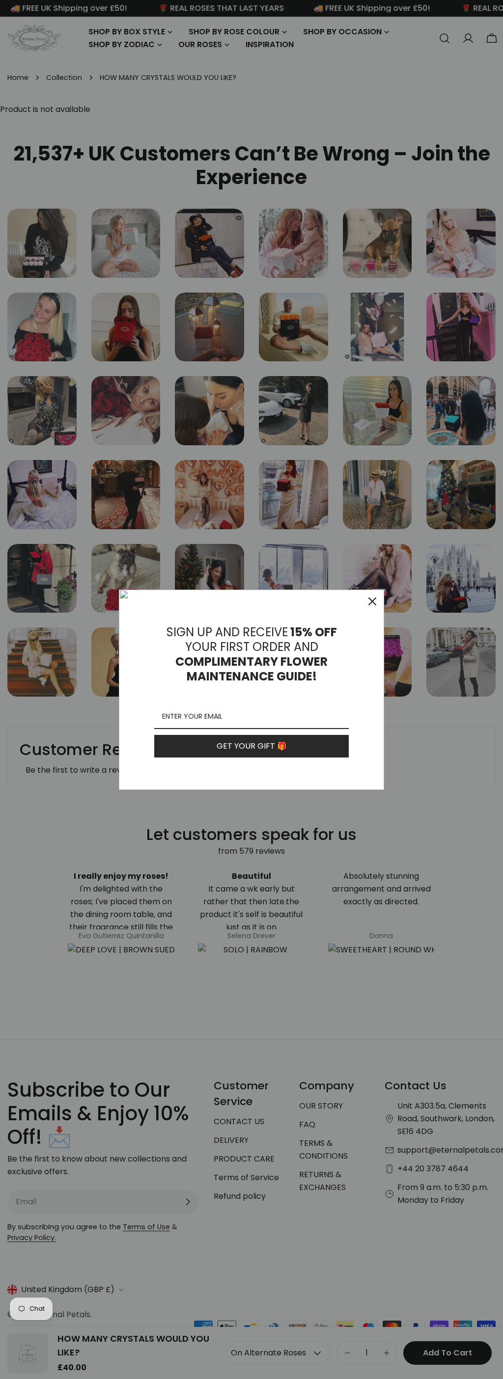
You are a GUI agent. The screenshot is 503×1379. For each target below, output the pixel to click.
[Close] (372, 601)
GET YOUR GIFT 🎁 (252, 746)
